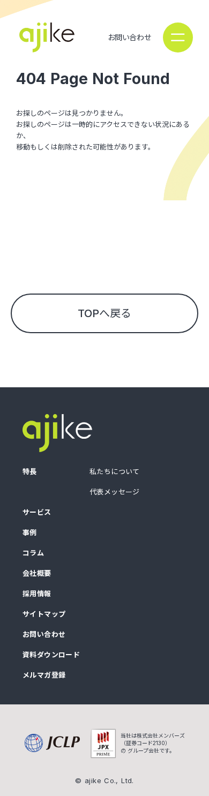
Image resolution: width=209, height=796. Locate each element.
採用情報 (37, 593)
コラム (33, 553)
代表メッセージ (114, 492)
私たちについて (114, 471)
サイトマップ (44, 614)
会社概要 (37, 573)
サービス (37, 512)
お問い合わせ (129, 37)
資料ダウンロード (51, 654)
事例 (30, 532)
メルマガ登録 (44, 675)
